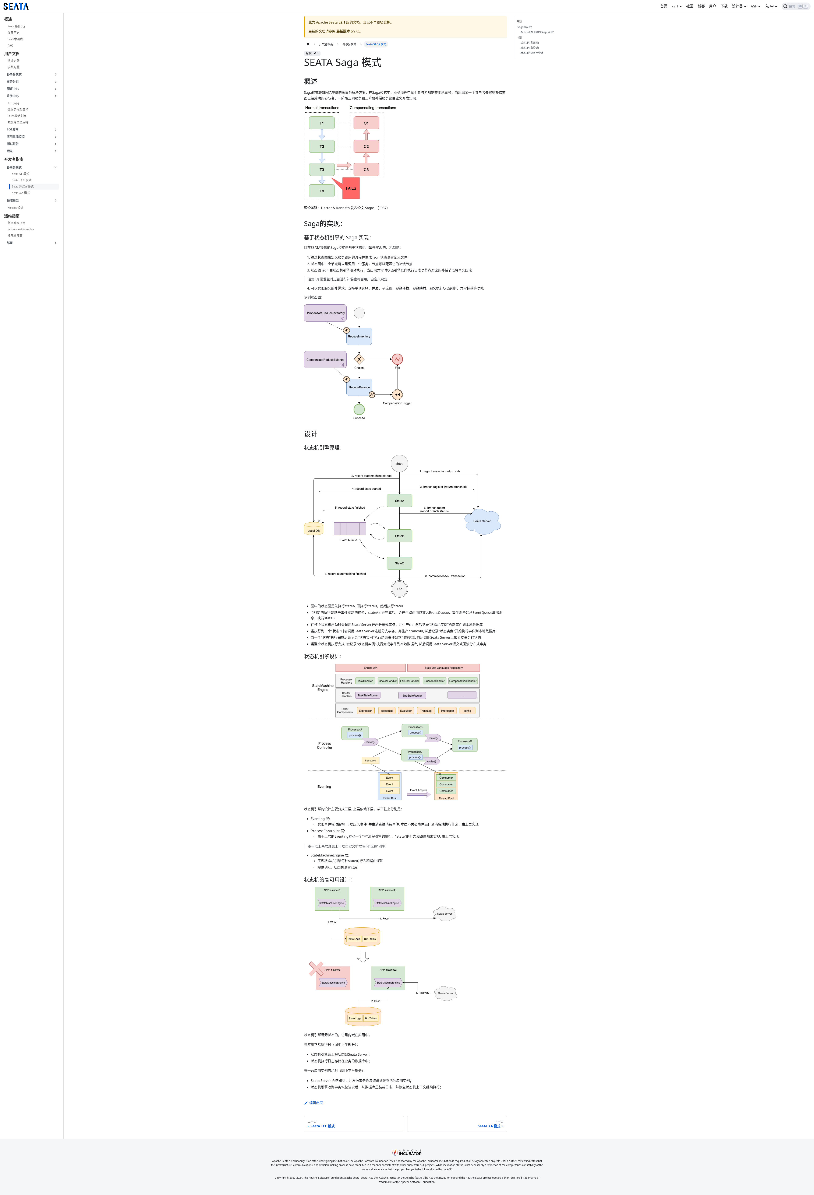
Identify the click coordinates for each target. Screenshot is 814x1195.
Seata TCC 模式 (22, 180)
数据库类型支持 (18, 122)
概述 (519, 21)
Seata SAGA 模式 (23, 186)
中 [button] (772, 6)
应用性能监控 (16, 136)
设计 (520, 37)
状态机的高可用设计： (533, 53)
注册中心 (13, 96)
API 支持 (13, 103)
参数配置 (14, 67)
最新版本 (343, 31)
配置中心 (13, 88)
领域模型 (13, 200)
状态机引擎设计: (529, 48)
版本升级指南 (16, 223)
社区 (689, 6)
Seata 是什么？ (17, 26)
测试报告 (13, 144)
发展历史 (14, 32)
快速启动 (14, 60)
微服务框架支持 (18, 109)
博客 (701, 6)
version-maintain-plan (21, 229)
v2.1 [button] (675, 6)
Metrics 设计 (15, 207)
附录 (10, 151)
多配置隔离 (15, 235)
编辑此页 (316, 1102)
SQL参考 (13, 129)
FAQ (10, 45)
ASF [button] (754, 6)
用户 (712, 6)
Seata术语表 (15, 39)
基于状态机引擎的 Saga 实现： (538, 32)
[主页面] (308, 44)
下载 (724, 6)
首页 (664, 6)
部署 (10, 243)
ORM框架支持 (17, 116)
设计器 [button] (737, 6)
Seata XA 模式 (21, 193)
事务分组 (13, 81)
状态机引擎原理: (529, 43)
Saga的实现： (525, 27)
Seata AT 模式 (20, 173)
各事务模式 (14, 74)
